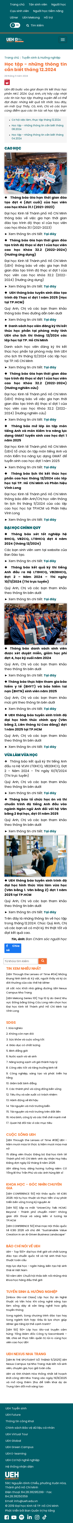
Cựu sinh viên (19, 11)
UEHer (14, 17)
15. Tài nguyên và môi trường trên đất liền (33, 1111)
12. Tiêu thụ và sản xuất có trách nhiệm (31, 1094)
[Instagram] (38, 1517)
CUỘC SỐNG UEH (21, 1135)
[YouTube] (13, 1517)
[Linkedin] (30, 1517)
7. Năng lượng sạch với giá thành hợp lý (31, 1062)
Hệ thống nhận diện (19, 1466)
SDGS (11, 1023)
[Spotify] (22, 1517)
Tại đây (50, 234)
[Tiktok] (44, 1517)
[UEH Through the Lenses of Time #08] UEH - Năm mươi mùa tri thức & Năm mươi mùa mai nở (36, 1144)
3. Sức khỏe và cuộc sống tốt (25, 1039)
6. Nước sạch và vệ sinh (21, 1056)
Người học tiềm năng (48, 11)
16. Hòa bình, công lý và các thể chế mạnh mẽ (36, 1117)
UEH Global (13, 1440)
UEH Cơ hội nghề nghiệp (22, 1460)
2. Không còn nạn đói (20, 1034)
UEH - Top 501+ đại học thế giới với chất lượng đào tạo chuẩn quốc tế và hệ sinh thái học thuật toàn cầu (36, 1256)
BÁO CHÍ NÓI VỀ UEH (23, 1246)
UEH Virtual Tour (16, 1434)
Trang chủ (17, 4)
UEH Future (13, 1414)
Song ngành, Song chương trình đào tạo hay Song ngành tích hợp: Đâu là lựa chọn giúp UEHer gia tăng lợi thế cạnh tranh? (36, 1320)
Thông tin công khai (19, 1421)
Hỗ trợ (48, 17)
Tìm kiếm (37, 25)
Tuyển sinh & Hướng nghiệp (41, 57)
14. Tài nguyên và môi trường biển (28, 1106)
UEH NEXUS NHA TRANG (26, 1354)
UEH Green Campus (19, 1447)
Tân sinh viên (38, 4)
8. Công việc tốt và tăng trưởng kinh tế (31, 1067)
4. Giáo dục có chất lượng (23, 1045)
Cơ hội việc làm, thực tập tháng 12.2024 (36, 120)
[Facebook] (6, 1517)
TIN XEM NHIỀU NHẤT (23, 969)
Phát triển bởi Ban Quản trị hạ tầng (30, 1510)
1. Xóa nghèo (14, 1028)
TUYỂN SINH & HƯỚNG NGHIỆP (31, 1292)
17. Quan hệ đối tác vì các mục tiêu (29, 1123)
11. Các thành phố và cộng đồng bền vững (33, 1089)
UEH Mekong (31, 17)
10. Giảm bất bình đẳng (21, 1083)
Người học (58, 4)
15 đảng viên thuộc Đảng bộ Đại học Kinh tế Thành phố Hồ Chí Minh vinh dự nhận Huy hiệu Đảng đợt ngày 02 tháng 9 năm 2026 (36, 1158)
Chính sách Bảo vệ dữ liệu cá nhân (30, 1427)
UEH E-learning (15, 1453)
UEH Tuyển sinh (16, 1408)
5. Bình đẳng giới (17, 1051)
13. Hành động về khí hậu (22, 1100)
